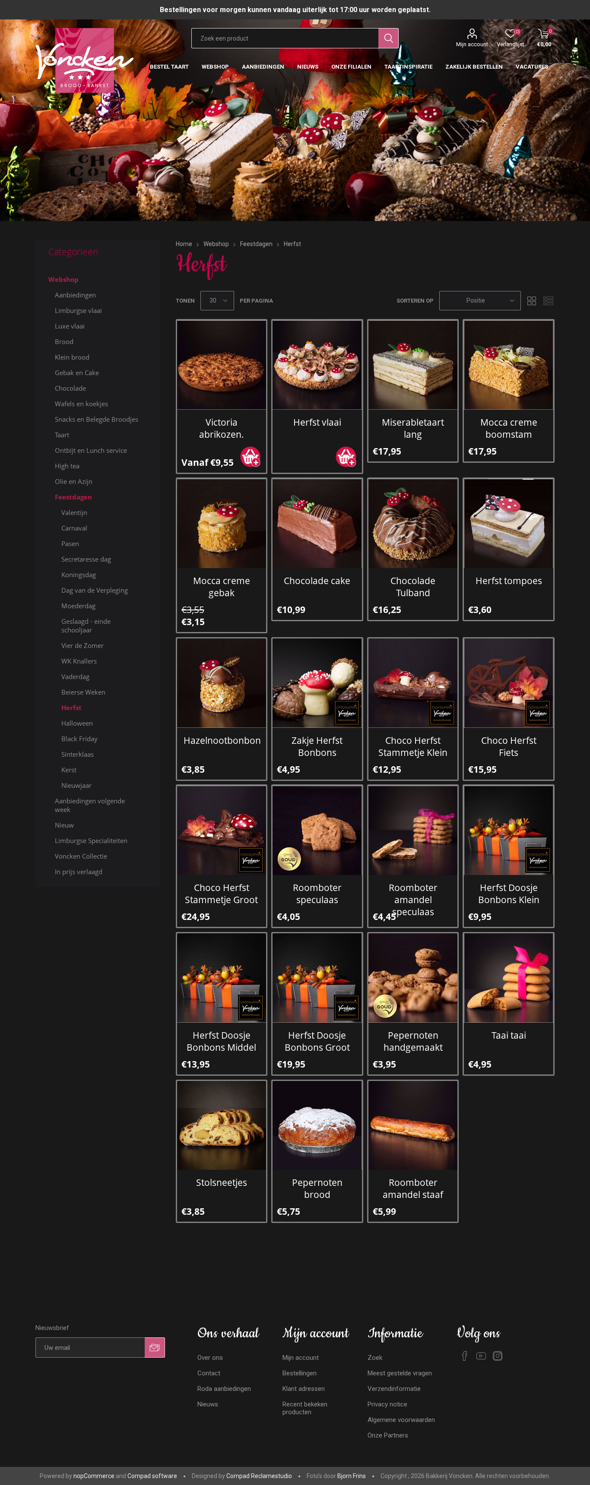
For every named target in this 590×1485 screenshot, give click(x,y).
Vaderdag (75, 676)
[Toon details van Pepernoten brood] (317, 1125)
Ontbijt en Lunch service (91, 450)
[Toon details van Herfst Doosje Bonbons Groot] (317, 978)
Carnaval (74, 528)
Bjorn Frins (351, 1475)
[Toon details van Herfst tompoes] (508, 523)
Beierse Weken (83, 692)
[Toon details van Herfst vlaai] (317, 365)
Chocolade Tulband (412, 587)
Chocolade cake (317, 581)
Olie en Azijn (73, 481)
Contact (208, 1373)
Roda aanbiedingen (224, 1389)
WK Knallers (79, 661)
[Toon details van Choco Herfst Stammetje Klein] (413, 683)
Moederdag (78, 605)
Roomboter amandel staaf (413, 1188)
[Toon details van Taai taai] (508, 978)
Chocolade (70, 388)
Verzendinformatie (394, 1389)
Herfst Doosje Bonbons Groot (317, 1041)
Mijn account (472, 44)
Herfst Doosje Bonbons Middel (221, 1041)
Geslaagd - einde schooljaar (86, 625)
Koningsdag (78, 574)
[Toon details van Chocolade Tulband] (413, 523)
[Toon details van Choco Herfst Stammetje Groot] (221, 830)
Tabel (531, 300)
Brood (64, 341)
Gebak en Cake (77, 372)
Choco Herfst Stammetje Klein (412, 746)
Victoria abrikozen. (221, 428)
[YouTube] (481, 1356)
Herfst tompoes (509, 581)
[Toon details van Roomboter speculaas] (317, 830)
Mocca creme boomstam (508, 428)
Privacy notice (387, 1404)
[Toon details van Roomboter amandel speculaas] (413, 830)
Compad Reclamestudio (259, 1475)
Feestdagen (73, 497)
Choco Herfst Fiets (508, 746)
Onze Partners (388, 1435)
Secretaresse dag (86, 559)
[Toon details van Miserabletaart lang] (413, 365)
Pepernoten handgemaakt (413, 1041)
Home (184, 243)
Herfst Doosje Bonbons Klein (508, 894)
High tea (67, 465)
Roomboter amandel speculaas (413, 900)
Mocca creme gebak (221, 587)
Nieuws (207, 1404)
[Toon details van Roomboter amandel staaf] (413, 1125)
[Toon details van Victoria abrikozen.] (221, 365)
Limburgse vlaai (78, 310)
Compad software (152, 1475)
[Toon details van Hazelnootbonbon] (221, 683)
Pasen (70, 543)
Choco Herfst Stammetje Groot (221, 894)
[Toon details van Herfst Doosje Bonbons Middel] (221, 978)
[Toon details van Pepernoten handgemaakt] (413, 978)
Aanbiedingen (75, 295)
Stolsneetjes (221, 1182)
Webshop (63, 279)
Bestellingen (299, 1373)
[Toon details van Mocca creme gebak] (221, 523)
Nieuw (64, 825)
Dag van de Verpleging (94, 590)
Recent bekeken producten (304, 1408)
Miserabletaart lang (413, 428)
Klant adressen (303, 1389)
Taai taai (509, 1035)
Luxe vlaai (70, 326)
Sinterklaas (77, 754)
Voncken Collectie (81, 856)
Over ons (210, 1358)
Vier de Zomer (82, 645)
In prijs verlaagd (78, 871)
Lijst (548, 300)
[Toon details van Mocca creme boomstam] (508, 365)
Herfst (71, 707)
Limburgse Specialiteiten (91, 840)
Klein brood (72, 357)
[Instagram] (497, 1356)
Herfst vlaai (317, 422)
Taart (62, 434)
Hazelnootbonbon (222, 740)
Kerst (68, 769)
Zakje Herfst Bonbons (317, 746)
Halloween (77, 723)
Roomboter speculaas (317, 894)
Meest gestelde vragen (400, 1373)
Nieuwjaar (76, 785)
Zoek (375, 1358)
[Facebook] (465, 1356)
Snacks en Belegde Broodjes (96, 419)
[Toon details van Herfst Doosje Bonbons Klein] (508, 830)
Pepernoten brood (317, 1188)
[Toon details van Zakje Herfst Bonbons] (317, 683)
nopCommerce (93, 1475)
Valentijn (74, 512)
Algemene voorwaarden (401, 1420)
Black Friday (79, 738)
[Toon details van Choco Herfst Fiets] (508, 683)
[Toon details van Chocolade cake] (317, 523)
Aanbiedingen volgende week (90, 805)
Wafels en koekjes (81, 403)
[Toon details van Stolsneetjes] (221, 1125)
